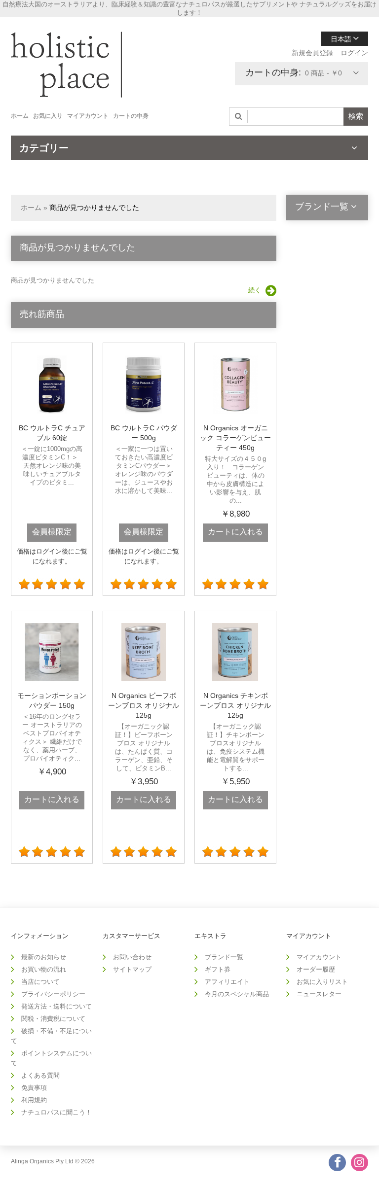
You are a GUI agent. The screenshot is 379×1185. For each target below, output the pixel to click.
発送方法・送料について (56, 1006)
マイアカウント (88, 115)
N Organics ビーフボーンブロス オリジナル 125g (143, 705)
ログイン (354, 53)
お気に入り (48, 115)
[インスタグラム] (359, 1162)
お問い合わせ (132, 957)
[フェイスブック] (337, 1162)
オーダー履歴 (316, 969)
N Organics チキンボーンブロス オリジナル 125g (235, 705)
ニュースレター (319, 994)
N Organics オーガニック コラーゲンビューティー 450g (235, 438)
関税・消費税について (53, 1018)
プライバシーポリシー (53, 994)
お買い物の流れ (43, 969)
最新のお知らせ (43, 957)
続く (254, 290)
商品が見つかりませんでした (94, 207)
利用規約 (34, 1100)
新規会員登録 (312, 53)
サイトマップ (132, 969)
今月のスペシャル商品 (237, 994)
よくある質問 (40, 1075)
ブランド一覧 (224, 957)
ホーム (20, 115)
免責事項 (34, 1087)
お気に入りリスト (322, 981)
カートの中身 (131, 115)
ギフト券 (217, 969)
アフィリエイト (227, 981)
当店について (40, 981)
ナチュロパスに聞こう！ (56, 1112)
